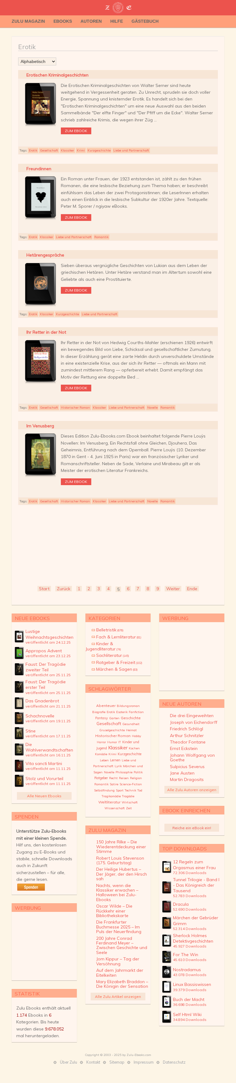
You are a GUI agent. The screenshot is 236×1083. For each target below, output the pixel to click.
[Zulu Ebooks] (118, 8)
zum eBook (76, 130)
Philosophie (124, 772)
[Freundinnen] (40, 220)
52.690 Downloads (189, 909)
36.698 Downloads (189, 1004)
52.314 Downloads (189, 928)
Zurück (63, 588)
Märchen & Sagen (117, 669)
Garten (114, 718)
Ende (192, 588)
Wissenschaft (114, 808)
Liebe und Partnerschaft (131, 150)
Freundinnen (38, 168)
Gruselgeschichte (112, 730)
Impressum (144, 1062)
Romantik (101, 237)
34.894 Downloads (189, 1019)
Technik (130, 790)
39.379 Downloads (189, 989)
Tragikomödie (111, 796)
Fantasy (101, 718)
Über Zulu (68, 1062)
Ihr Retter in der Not (46, 332)
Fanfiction (136, 712)
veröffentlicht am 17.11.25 (48, 736)
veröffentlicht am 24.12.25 (48, 642)
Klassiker (67, 150)
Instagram (220, 21)
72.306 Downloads (189, 872)
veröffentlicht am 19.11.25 (48, 721)
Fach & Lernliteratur (118, 637)
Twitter (202, 21)
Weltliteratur (109, 802)
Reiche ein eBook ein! (191, 828)
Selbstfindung (104, 790)
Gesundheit (131, 724)
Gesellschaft (49, 150)
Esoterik (122, 712)
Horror (101, 742)
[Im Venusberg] (40, 477)
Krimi (81, 150)
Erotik (33, 150)
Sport (120, 790)
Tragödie (128, 796)
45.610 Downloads (189, 959)
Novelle (152, 408)
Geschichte (131, 718)
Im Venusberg (40, 426)
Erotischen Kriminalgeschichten (57, 75)
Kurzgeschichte (99, 150)
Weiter (173, 588)
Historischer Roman (75, 408)
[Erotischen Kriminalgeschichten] (40, 126)
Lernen (115, 760)
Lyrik (118, 766)
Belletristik (110, 630)
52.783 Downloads (189, 895)
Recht (113, 778)
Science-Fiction (131, 784)
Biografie (98, 712)
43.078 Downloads (189, 974)
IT (119, 742)
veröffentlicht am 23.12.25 (48, 655)
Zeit (129, 808)
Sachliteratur (112, 655)
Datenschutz (174, 1062)
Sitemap (116, 1062)
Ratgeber (101, 778)
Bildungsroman (128, 706)
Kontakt (93, 1062)
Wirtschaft (130, 802)
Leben (104, 760)
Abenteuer (106, 705)
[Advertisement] (118, 544)
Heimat (131, 730)
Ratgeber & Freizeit (119, 662)
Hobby (136, 736)
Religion (136, 778)
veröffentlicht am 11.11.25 (48, 768)
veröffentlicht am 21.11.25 (48, 706)
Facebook (211, 21)
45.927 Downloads (189, 946)
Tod (139, 790)
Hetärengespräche (45, 255)
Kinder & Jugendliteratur (103, 646)
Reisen (124, 778)
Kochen (134, 748)
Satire (114, 784)
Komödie (101, 754)
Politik (138, 772)
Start (44, 588)
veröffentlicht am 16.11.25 (48, 755)
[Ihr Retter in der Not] (40, 384)
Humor (112, 742)
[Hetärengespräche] (40, 306)
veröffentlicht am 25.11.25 (48, 675)
